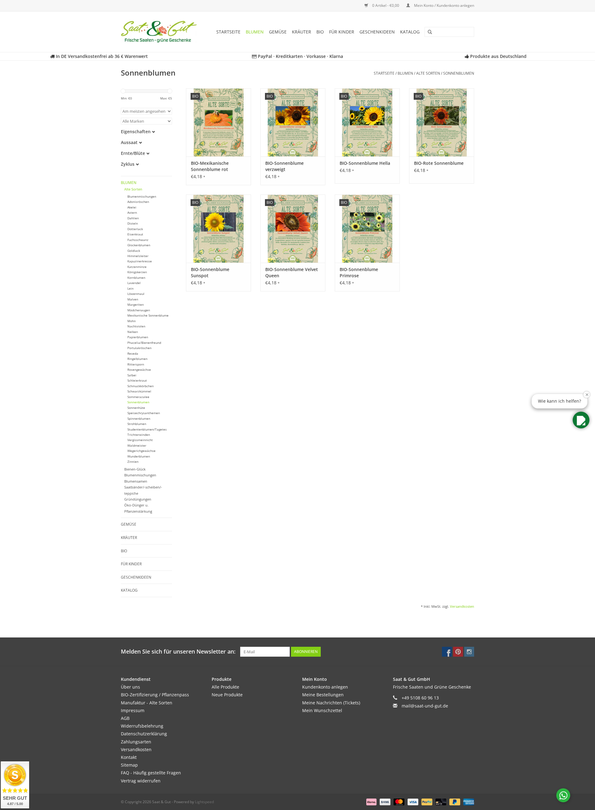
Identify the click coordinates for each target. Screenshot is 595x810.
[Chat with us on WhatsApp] (563, 795)
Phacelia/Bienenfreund (144, 343)
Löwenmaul (135, 294)
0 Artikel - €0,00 (385, 5)
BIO (320, 32)
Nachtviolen (136, 326)
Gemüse (278, 32)
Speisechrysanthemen (143, 413)
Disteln (132, 223)
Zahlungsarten (136, 742)
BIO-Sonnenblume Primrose (359, 272)
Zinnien (133, 462)
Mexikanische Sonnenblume (148, 315)
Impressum (132, 710)
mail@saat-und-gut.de (425, 706)
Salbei (131, 375)
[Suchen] (428, 32)
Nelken (132, 332)
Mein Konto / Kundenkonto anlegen (443, 5)
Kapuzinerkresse (139, 261)
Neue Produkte (227, 695)
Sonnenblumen (458, 73)
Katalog (410, 32)
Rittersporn (135, 364)
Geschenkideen (377, 32)
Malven (132, 299)
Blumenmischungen (141, 197)
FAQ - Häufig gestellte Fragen (151, 773)
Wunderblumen (138, 456)
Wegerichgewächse (141, 451)
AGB (125, 718)
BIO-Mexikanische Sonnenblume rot (210, 166)
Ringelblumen (137, 359)
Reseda (132, 354)
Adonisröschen (138, 202)
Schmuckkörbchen (140, 386)
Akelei (131, 207)
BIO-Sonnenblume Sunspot (210, 272)
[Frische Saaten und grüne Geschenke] (161, 32)
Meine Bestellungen (323, 695)
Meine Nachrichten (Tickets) (331, 703)
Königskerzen (137, 272)
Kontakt (129, 757)
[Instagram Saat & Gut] (469, 652)
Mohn (131, 321)
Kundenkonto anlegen (325, 687)
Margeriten (135, 305)
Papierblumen (137, 337)
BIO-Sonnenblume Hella (365, 163)
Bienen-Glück (135, 469)
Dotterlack (135, 229)
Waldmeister (136, 446)
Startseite (228, 32)
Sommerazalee (138, 397)
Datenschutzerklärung (144, 734)
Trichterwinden (138, 435)
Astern (132, 213)
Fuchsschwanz (137, 240)
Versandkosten (462, 606)
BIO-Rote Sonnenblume (439, 163)
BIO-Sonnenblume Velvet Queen (291, 272)
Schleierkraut (137, 381)
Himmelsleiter (137, 256)
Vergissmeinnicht (140, 440)
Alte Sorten (428, 73)
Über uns (130, 687)
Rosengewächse (139, 370)
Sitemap (129, 765)
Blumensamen (135, 481)
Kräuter (301, 32)
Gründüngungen (137, 499)
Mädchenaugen (138, 310)
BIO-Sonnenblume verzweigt (284, 166)
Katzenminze (137, 267)
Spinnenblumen (138, 419)
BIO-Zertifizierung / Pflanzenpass (155, 695)
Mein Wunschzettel (322, 710)
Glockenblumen (138, 245)
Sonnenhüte (136, 408)
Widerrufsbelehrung (142, 726)
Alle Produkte (225, 687)
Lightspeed (204, 801)
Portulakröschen (139, 348)
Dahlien (133, 218)
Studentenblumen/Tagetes (147, 429)
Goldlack (133, 251)
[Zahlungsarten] (370, 801)
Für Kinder (341, 32)
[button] (581, 420)
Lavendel (134, 283)
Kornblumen (136, 278)
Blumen (255, 32)
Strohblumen (136, 424)
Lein (130, 289)
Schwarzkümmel (139, 391)
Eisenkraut (135, 234)
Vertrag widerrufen (141, 781)
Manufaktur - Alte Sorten (146, 703)
